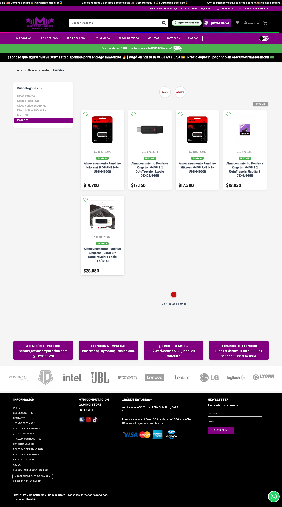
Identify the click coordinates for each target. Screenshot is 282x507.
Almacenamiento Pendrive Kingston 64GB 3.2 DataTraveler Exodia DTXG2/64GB (149, 169)
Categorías (23, 38)
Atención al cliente (255, 8)
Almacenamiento (38, 70)
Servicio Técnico (23, 459)
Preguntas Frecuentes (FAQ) (30, 470)
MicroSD (22, 115)
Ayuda (17, 464)
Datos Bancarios (23, 444)
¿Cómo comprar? (23, 433)
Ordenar (260, 104)
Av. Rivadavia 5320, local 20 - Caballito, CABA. (181, 8)
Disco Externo (26, 96)
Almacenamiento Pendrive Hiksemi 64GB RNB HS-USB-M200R (197, 167)
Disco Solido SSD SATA (31, 110)
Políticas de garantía (27, 428)
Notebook (173, 38)
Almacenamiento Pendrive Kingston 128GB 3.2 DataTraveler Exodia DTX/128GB (102, 255)
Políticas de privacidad (28, 449)
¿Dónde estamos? (24, 423)
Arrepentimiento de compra (32, 476)
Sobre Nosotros (23, 412)
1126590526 (226, 8)
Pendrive (22, 120)
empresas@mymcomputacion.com (108, 351)
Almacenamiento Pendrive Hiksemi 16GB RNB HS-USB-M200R (102, 167)
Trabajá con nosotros (27, 438)
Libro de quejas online (27, 481)
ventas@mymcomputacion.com (43, 351)
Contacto (19, 418)
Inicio (19, 70)
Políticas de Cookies (26, 454)
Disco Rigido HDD (28, 101)
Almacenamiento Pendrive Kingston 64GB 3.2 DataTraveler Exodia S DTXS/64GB (244, 169)
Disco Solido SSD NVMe (31, 106)
